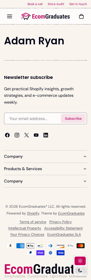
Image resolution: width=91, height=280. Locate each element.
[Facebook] (7, 135)
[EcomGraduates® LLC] (45, 16)
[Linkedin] (46, 135)
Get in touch (78, 4)
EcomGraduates (71, 213)
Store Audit (56, 4)
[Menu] (9, 16)
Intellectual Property (24, 228)
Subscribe (73, 118)
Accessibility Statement (63, 228)
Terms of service (32, 222)
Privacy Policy (60, 222)
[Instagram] (17, 135)
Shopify (33, 213)
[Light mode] (80, 261)
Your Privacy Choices (27, 234)
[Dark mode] (80, 270)
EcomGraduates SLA (64, 234)
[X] (26, 135)
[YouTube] (36, 135)
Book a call (35, 4)
